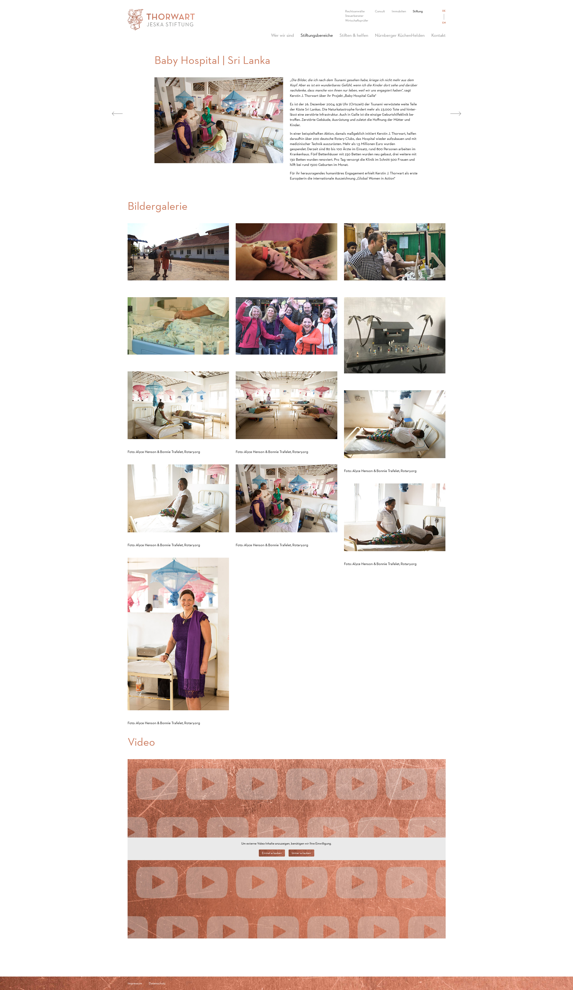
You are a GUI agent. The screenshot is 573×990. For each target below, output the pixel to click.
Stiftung (418, 11)
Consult (380, 11)
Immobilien (399, 11)
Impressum (135, 983)
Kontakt (438, 35)
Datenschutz (157, 983)
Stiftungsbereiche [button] (318, 35)
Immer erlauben (301, 853)
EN (444, 22)
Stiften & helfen (354, 35)
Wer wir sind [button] (282, 35)
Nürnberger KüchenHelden (400, 35)
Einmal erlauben (272, 853)
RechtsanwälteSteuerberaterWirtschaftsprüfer (356, 15)
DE (444, 11)
